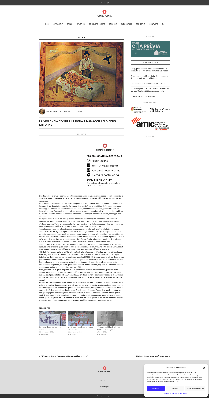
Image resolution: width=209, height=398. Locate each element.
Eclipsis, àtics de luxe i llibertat (143, 96)
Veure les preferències (195, 388)
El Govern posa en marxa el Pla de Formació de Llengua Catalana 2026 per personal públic (150, 90)
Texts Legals (182, 393)
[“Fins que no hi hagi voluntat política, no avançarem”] (110, 318)
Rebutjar (175, 388)
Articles (79, 111)
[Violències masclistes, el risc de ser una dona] (81, 318)
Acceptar (155, 388)
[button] (204, 368)
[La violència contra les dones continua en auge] (52, 318)
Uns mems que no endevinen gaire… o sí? (147, 83)
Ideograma (108, 396)
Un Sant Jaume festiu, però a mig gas (152, 356)
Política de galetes (170, 393)
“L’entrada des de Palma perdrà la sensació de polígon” (63, 356)
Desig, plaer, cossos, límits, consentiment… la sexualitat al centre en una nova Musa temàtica (149, 70)
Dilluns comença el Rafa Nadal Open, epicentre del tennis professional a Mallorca (149, 77)
